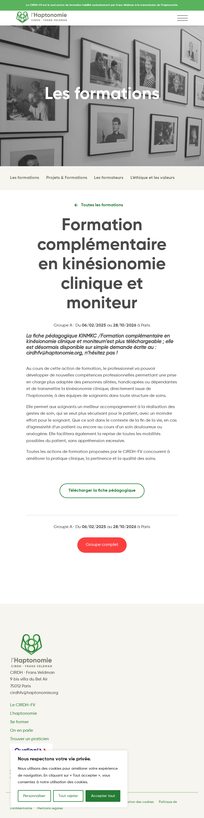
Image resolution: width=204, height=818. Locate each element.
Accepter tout (103, 796)
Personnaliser (34, 796)
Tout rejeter (68, 796)
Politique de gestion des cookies (129, 802)
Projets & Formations (66, 178)
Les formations (24, 178)
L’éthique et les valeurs (152, 178)
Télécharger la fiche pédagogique (102, 491)
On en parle (21, 731)
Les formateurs (108, 178)
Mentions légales (50, 808)
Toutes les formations (102, 205)
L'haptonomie (23, 714)
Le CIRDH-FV (22, 705)
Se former (19, 722)
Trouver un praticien (29, 739)
